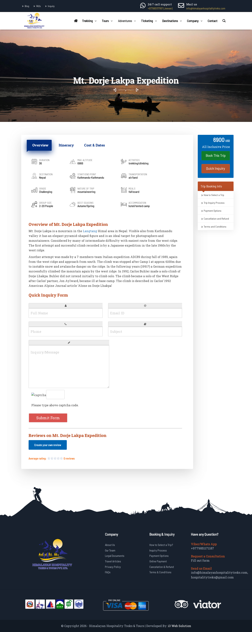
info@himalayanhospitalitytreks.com (205, 8)
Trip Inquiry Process (214, 202)
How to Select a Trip (214, 195)
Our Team (110, 550)
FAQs (38, 6)
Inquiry (51, 6)
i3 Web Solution (179, 626)
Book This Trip (216, 155)
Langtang (90, 231)
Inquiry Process (158, 550)
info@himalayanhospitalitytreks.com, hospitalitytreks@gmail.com (219, 574)
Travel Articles (113, 561)
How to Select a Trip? (161, 544)
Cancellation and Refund (216, 218)
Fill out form (200, 560)
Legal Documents (114, 555)
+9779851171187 (202, 548)
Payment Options (212, 210)
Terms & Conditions (160, 572)
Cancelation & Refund (161, 566)
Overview (40, 145)
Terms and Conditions (215, 226)
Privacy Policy (113, 566)
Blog (27, 6)
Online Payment (158, 561)
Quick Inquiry (215, 168)
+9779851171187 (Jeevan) (160, 8)
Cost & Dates (94, 145)
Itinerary (66, 145)
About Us (110, 544)
